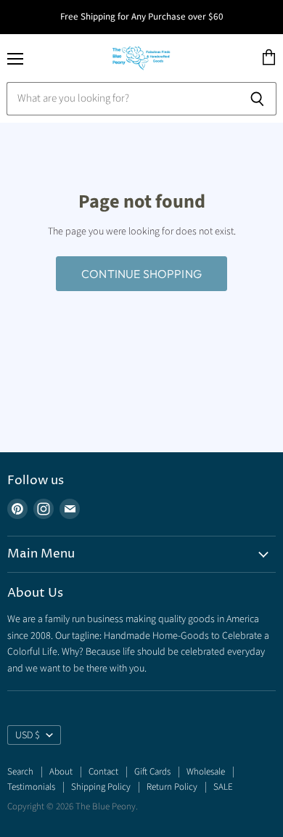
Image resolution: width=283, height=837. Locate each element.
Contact (103, 771)
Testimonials (31, 786)
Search (20, 771)
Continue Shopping (141, 273)
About (61, 771)
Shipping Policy (101, 786)
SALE (223, 786)
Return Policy (172, 786)
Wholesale (205, 771)
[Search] (257, 98)
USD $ (27, 735)
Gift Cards (152, 771)
